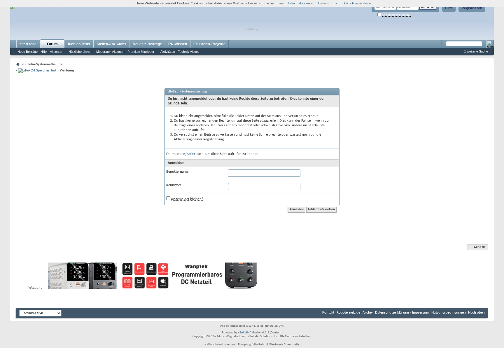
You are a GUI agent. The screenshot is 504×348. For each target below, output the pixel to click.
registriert (189, 154)
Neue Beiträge (28, 51)
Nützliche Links (79, 51)
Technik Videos (189, 51)
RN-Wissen (177, 44)
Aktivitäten (167, 51)
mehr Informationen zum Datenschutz (308, 3)
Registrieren (471, 8)
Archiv (368, 312)
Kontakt (328, 312)
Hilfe (449, 8)
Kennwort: (174, 185)
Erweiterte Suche (476, 51)
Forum (52, 44)
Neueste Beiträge (147, 44)
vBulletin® (244, 332)
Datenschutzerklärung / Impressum (402, 312)
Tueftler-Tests (78, 44)
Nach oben (476, 312)
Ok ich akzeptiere (357, 3)
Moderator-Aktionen (110, 51)
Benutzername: (177, 172)
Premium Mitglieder (140, 51)
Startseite (28, 44)
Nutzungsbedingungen (448, 312)
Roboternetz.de (348, 312)
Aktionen (56, 51)
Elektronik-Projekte (209, 44)
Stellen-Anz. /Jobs (111, 44)
